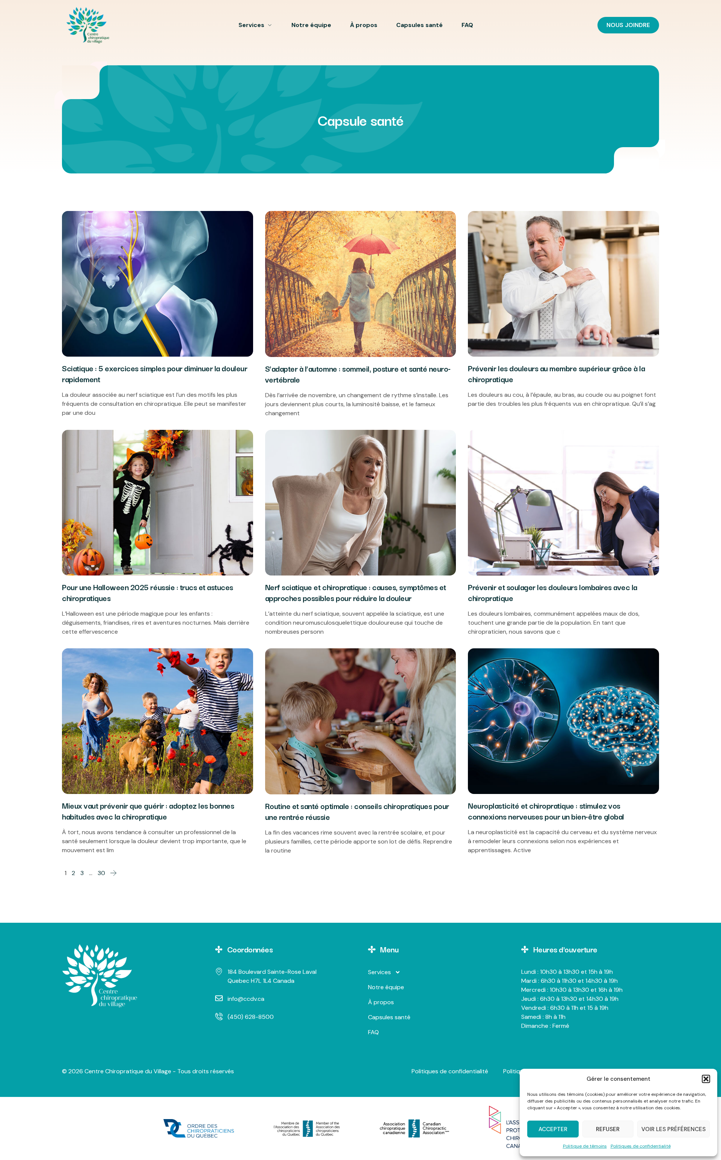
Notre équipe (311, 25)
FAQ (467, 25)
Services (251, 25)
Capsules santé (419, 25)
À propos (363, 25)
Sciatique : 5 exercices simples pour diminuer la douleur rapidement (154, 373)
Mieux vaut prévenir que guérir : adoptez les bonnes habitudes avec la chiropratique (148, 810)
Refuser (608, 1129)
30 (101, 873)
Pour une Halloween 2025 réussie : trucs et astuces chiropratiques (147, 592)
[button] (706, 1079)
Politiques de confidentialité (641, 1146)
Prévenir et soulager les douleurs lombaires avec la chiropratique (552, 592)
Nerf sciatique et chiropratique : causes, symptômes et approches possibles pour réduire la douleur (355, 592)
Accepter (552, 1129)
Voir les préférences (673, 1129)
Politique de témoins (585, 1146)
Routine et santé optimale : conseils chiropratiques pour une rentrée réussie (357, 811)
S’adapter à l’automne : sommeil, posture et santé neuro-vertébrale (358, 373)
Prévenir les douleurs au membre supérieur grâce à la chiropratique (556, 373)
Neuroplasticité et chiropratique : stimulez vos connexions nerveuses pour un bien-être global (546, 810)
